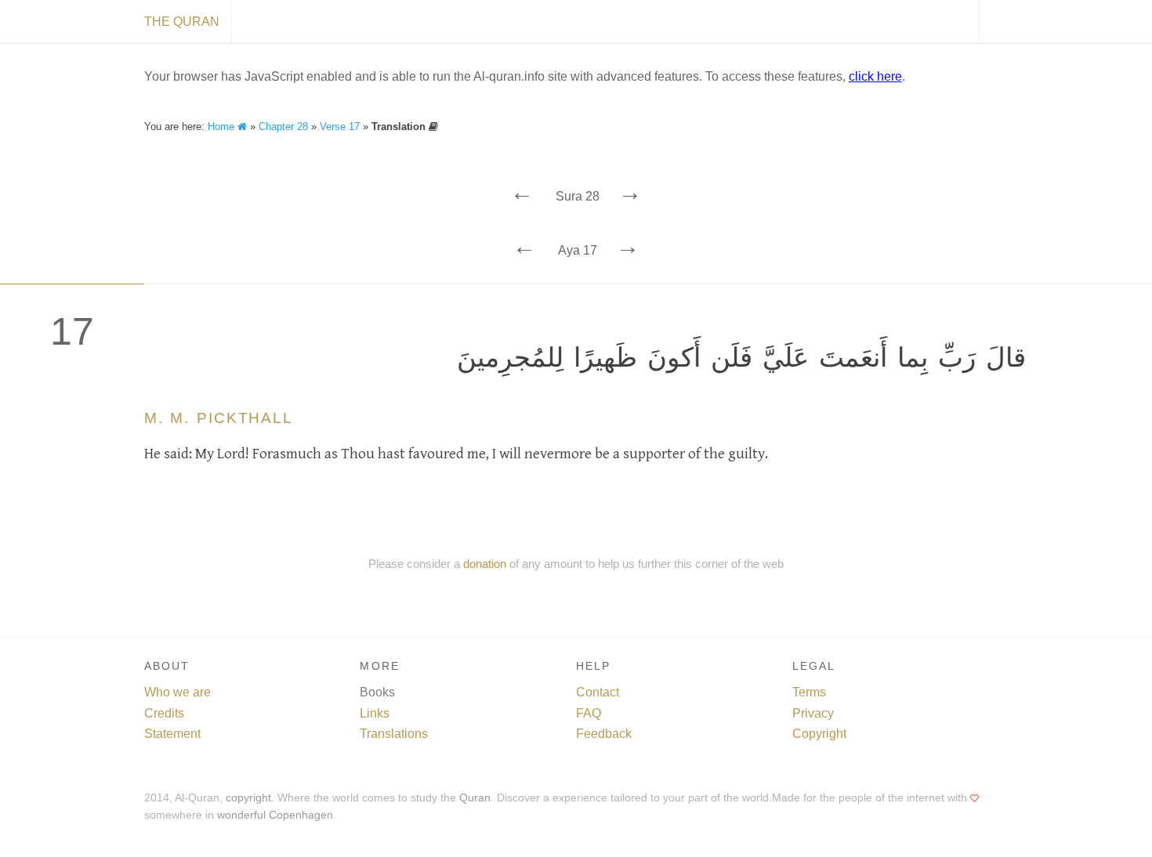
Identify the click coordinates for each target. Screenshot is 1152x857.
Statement (172, 733)
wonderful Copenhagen (275, 815)
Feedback (604, 733)
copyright (248, 798)
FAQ (588, 713)
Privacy (813, 713)
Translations (394, 733)
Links (374, 713)
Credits (164, 713)
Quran (475, 798)
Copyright (819, 733)
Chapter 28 (283, 126)
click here (875, 76)
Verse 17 (340, 126)
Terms (809, 692)
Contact (597, 692)
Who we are (177, 692)
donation (484, 563)
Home (222, 126)
